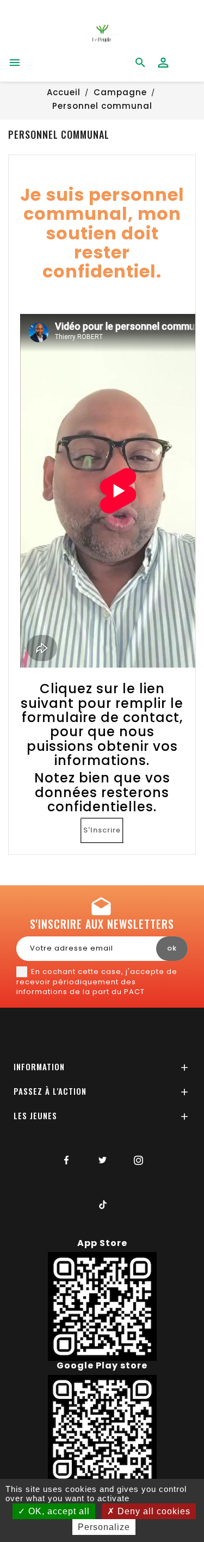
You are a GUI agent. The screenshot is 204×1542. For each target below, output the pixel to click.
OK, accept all (58, 1511)
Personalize (104, 1527)
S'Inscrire (102, 830)
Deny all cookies (152, 1511)
